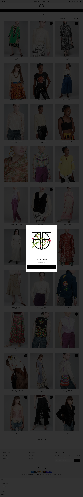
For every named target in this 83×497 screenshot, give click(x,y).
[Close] (56, 226)
